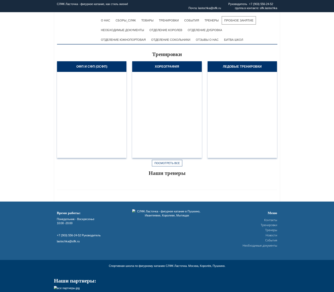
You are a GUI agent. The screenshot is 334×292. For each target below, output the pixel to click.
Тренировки (269, 225)
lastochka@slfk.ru (68, 241)
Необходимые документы (260, 245)
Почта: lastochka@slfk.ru (204, 8)
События (271, 240)
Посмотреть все (167, 163)
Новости (271, 235)
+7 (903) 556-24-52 (261, 4)
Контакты (270, 220)
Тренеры (271, 230)
